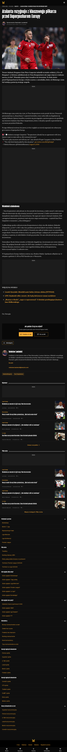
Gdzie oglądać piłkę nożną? (7, 572)
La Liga (4, 433)
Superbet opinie (6, 657)
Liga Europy (5, 401)
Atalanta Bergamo (7, 374)
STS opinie (5, 685)
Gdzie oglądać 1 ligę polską (9, 579)
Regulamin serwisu (45, 744)
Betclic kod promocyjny (8, 725)
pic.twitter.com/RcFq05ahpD (44, 142)
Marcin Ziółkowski (6, 429)
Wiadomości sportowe (6, 519)
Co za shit (42, 334)
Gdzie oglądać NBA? (8, 608)
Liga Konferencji (6, 538)
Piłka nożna (11, 6)
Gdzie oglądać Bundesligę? (9, 595)
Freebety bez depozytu (8, 632)
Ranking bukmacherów (8, 636)
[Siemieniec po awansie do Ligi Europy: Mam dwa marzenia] (33, 404)
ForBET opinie (6, 693)
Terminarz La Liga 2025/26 (9, 567)
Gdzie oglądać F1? (7, 616)
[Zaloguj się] (64, 2)
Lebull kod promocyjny (8, 721)
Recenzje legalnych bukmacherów (8, 649)
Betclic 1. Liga (6, 526)
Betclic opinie (6, 668)
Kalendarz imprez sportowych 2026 (12, 604)
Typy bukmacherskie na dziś (10, 644)
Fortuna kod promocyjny (9, 713)
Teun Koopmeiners (18, 374)
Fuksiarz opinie (6, 672)
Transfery (16, 6)
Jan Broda (4, 407)
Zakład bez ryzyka (7, 628)
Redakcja (24, 744)
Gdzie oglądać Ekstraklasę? (10, 575)
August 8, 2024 (34, 144)
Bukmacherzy (4, 621)
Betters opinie (6, 701)
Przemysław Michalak (6, 418)
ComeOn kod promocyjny (9, 729)
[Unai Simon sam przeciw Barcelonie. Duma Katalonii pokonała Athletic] (33, 436)
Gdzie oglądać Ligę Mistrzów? (10, 583)
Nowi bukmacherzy (7, 640)
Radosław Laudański (21, 22)
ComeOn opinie (6, 681)
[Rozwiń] (64, 519)
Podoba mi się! (27, 334)
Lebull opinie (5, 664)
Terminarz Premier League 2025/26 (12, 563)
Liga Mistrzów (6, 534)
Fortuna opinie (6, 653)
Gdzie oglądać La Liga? (8, 591)
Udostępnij (9, 343)
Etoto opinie (5, 697)
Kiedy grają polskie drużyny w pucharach (13, 559)
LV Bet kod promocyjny (8, 717)
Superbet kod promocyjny (9, 710)
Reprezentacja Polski (8, 530)
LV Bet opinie (5, 661)
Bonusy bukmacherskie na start (11, 624)
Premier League (6, 542)
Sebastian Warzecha (6, 439)
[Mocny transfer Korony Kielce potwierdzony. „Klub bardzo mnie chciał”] (33, 415)
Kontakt (30, 744)
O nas (18, 744)
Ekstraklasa (5, 412)
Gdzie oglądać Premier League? (11, 587)
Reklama (36, 744)
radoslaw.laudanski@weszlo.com (19, 367)
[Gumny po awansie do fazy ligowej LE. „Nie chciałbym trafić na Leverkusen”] (33, 426)
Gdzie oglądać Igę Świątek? (10, 612)
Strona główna (5, 6)
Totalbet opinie (6, 689)
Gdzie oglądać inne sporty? (7, 600)
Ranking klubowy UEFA (8, 555)
